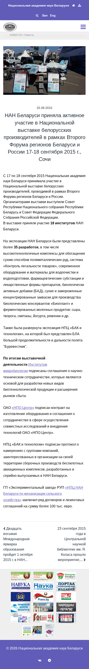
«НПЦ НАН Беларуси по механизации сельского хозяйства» (43, 494)
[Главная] (73, 5)
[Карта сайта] (79, 5)
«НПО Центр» (23, 408)
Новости (29, 35)
